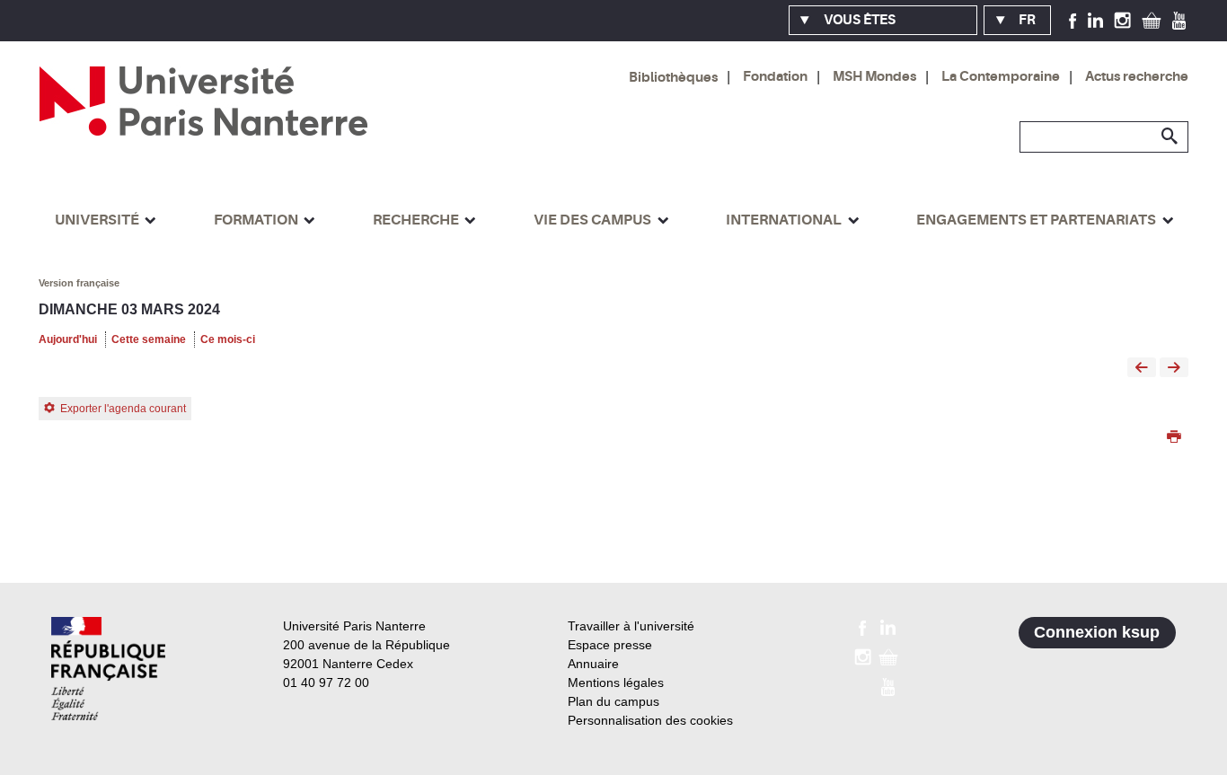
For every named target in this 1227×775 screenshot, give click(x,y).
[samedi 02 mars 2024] (1141, 368)
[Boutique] (1151, 19)
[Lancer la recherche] (1170, 136)
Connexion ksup (1097, 632)
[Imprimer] (1174, 438)
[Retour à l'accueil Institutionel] (108, 668)
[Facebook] (1073, 19)
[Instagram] (1122, 19)
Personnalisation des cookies (650, 720)
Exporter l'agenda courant (123, 408)
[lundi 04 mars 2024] (1174, 368)
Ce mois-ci (227, 339)
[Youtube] (1179, 19)
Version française (79, 282)
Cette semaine (148, 339)
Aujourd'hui (68, 339)
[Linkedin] (1095, 19)
